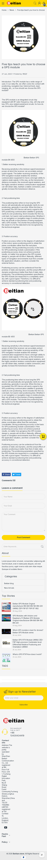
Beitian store (18, 854)
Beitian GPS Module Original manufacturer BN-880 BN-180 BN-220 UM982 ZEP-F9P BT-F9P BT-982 (28, 606)
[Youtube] (5, 827)
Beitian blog (9, 583)
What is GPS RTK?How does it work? (27, 654)
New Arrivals (9, 588)
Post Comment (23, 537)
